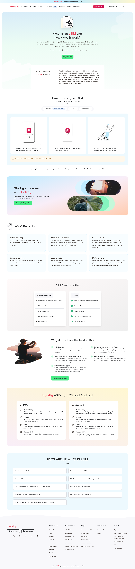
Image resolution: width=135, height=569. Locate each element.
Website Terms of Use (87, 546)
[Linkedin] (31, 536)
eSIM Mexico (69, 539)
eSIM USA (68, 530)
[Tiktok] (37, 536)
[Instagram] (14, 536)
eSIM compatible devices (121, 533)
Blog (115, 530)
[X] (25, 536)
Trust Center (52, 553)
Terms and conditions (87, 530)
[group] (40, 471)
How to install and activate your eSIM (119, 537)
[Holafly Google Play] (27, 531)
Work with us (52, 556)
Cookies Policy (85, 539)
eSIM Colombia (69, 536)
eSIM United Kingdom (71, 546)
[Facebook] (8, 536)
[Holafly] (22, 526)
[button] (120, 6)
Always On (52, 549)
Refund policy (85, 536)
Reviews (51, 536)
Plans (50, 533)
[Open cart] (124, 6)
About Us (51, 530)
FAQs (115, 545)
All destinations (69, 549)
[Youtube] (20, 536)
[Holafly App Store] (13, 531)
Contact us (52, 539)
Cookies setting (85, 543)
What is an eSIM (118, 541)
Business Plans (101, 530)
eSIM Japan (68, 543)
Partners (99, 533)
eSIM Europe (68, 533)
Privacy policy (85, 533)
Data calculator (118, 548)
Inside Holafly (53, 546)
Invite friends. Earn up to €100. (67, 1)
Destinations (24, 6)
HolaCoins (52, 543)
